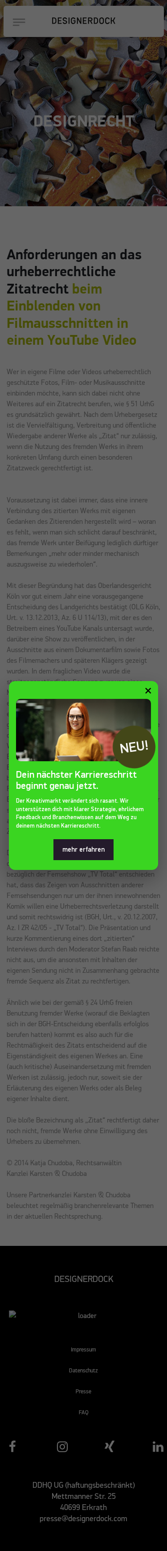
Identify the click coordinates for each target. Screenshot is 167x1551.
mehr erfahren (83, 849)
